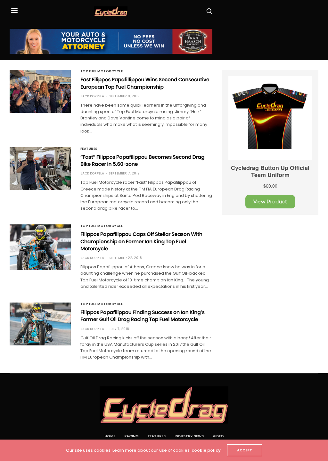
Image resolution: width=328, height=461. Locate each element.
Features (89, 148)
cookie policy (206, 450)
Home (109, 436)
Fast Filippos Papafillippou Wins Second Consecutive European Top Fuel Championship (144, 83)
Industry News (189, 436)
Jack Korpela (92, 96)
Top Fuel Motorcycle (101, 71)
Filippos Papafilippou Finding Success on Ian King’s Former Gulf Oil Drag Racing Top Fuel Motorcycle (142, 316)
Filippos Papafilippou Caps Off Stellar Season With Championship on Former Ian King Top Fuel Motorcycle (141, 241)
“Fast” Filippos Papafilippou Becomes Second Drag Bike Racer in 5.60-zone (142, 160)
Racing (131, 436)
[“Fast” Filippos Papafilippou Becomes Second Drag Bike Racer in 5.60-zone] (40, 168)
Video (218, 436)
